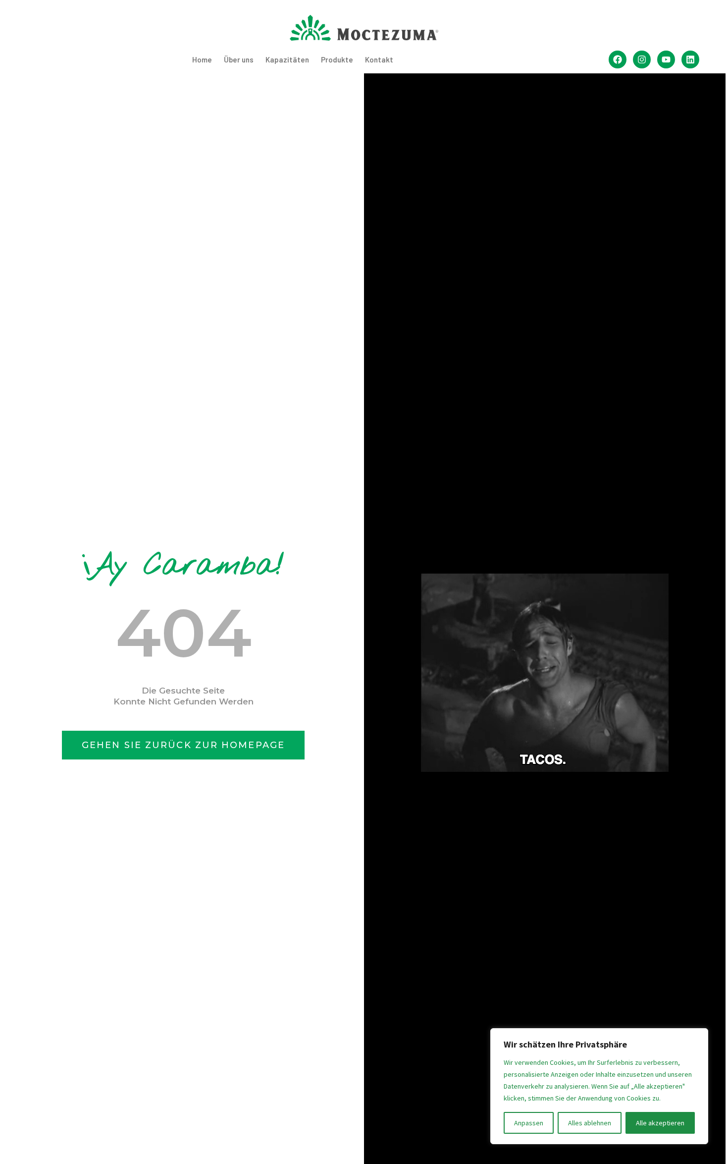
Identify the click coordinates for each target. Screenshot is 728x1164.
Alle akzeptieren (660, 1122)
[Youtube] (666, 59)
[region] (599, 1086)
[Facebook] (617, 59)
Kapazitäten (287, 59)
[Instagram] (642, 59)
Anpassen (528, 1122)
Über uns (239, 59)
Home (202, 59)
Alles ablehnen (589, 1122)
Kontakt (379, 59)
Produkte (337, 59)
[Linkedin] (690, 59)
